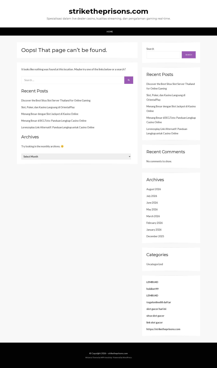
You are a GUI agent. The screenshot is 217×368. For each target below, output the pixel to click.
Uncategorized (154, 264)
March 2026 (153, 216)
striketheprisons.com (108, 11)
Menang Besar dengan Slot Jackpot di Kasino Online (49, 113)
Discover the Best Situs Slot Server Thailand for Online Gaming (55, 100)
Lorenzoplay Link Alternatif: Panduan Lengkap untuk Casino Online (57, 127)
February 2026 (154, 222)
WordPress (127, 357)
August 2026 (153, 189)
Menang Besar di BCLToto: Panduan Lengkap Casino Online (53, 120)
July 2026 (151, 196)
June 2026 (152, 202)
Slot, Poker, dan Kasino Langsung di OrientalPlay (48, 107)
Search (150, 48)
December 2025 (155, 236)
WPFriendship (106, 357)
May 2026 (152, 209)
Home (110, 31)
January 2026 (153, 229)
